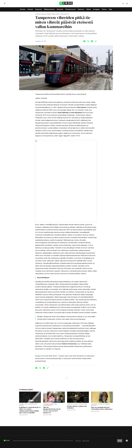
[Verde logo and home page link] (66, 4)
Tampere (53, 14)
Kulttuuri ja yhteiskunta (103, 404)
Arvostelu (66, 14)
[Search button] (123, 3)
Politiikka (50, 404)
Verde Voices (85, 440)
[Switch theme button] (127, 3)
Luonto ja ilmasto (79, 404)
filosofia (21, 405)
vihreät (57, 14)
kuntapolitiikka (40, 14)
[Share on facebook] (84, 41)
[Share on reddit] (92, 41)
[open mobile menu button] (5, 3)
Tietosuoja (78, 440)
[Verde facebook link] (126, 440)
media (85, 404)
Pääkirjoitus (71, 404)
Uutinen (62, 14)
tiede (35, 404)
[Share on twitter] (88, 41)
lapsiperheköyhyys (47, 405)
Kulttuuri (94, 404)
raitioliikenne (47, 14)
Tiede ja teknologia (29, 404)
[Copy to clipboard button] (95, 41)
